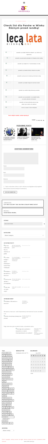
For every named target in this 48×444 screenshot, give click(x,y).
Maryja (4, 381)
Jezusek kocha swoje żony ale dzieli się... (36, 138)
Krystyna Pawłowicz (7, 374)
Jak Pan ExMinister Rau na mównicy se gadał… (16, 246)
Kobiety (4, 369)
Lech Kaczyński (6, 376)
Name (5, 166)
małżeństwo (5, 386)
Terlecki (4, 412)
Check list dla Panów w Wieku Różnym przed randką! (24, 26)
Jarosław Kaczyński (7, 362)
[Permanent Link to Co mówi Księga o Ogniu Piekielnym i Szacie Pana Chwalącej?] (7, 267)
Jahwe (10, 360)
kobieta (11, 367)
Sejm (7, 407)
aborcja (4, 353)
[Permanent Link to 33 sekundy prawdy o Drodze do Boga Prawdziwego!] (10, 135)
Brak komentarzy (33, 21)
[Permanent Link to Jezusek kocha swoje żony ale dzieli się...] (37, 135)
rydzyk (9, 405)
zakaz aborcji (6, 423)
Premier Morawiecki (7, 398)
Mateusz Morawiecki (7, 383)
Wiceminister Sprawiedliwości (6, 417)
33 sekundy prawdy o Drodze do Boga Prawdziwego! (9, 138)
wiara (11, 414)
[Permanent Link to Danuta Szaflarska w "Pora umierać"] (23, 135)
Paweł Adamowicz (6, 393)
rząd (4, 407)
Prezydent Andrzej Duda (8, 400)
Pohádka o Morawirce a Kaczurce (15, 272)
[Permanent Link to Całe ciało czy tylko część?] (7, 291)
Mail (5, 172)
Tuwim (9, 412)
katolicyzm (5, 367)
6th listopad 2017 (9, 21)
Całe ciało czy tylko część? (16, 287)
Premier (4, 395)
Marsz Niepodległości (7, 379)
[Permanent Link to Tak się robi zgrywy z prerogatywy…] (7, 283)
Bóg (3, 355)
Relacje (4, 405)
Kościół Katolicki (6, 372)
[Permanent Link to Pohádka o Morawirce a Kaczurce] (7, 275)
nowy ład (11, 388)
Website (6, 179)
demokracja (8, 355)
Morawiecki (5, 388)
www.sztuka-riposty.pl (29, 441)
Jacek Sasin (5, 360)
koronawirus (11, 369)
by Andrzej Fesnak (21, 21)
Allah (9, 353)
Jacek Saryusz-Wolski (7, 357)
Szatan (11, 407)
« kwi (31, 373)
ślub (11, 423)
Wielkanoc (5, 420)
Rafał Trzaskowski (7, 402)
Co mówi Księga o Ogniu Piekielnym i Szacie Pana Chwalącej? (16, 259)
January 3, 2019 (7, 141)
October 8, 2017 (21, 139)
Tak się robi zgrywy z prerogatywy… (16, 280)
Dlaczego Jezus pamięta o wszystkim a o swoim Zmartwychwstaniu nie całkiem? (38, 331)
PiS (12, 393)
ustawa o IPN (5, 414)
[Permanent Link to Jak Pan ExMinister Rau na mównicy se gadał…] (7, 253)
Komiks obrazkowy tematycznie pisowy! (26, 317)
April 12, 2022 (34, 141)
